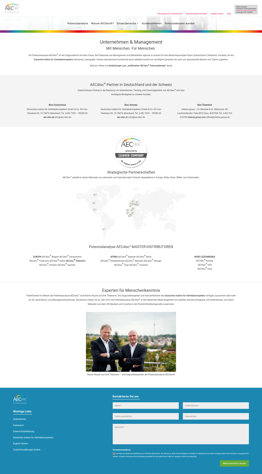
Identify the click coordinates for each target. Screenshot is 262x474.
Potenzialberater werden (180, 23)
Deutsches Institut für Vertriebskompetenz (33, 437)
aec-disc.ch (122, 117)
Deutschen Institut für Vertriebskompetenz (185, 295)
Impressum (18, 425)
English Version (20, 443)
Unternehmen (19, 419)
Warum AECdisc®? (102, 23)
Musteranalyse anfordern (196, 14)
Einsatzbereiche (126, 23)
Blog (229, 14)
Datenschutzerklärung (23, 431)
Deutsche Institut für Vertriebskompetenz (53, 59)
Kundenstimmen (152, 23)
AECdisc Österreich (75, 261)
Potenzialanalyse (77, 23)
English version (217, 14)
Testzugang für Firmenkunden (169, 14)
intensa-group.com (197, 117)
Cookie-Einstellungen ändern (26, 449)
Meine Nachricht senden (234, 463)
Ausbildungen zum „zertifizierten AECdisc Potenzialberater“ (137, 65)
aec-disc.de (48, 117)
